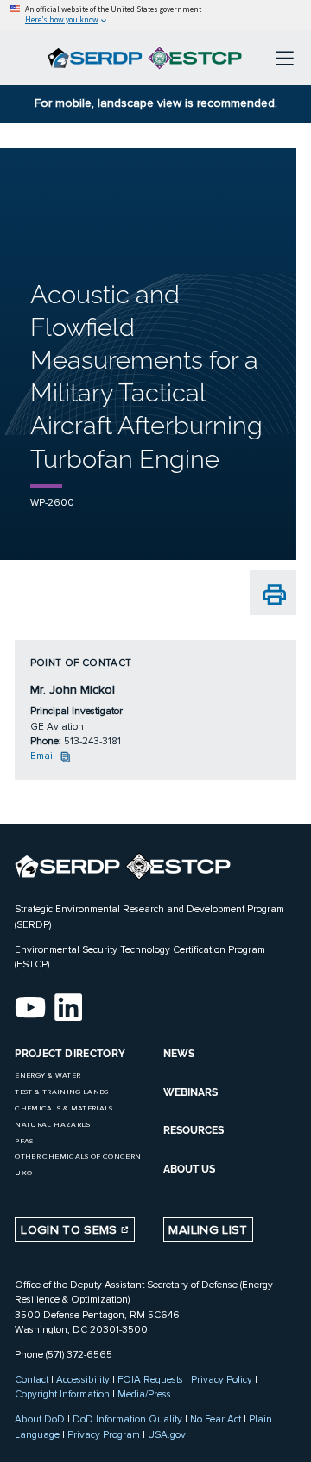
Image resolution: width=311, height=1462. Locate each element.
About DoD (40, 1419)
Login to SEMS (71, 1229)
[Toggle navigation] (284, 57)
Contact (31, 1379)
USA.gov (167, 1434)
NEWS (178, 1054)
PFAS (24, 1141)
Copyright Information (62, 1394)
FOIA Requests (150, 1379)
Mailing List (207, 1229)
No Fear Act (215, 1419)
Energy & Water (47, 1075)
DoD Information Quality (127, 1419)
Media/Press (144, 1394)
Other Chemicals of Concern (78, 1156)
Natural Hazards (52, 1124)
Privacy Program (103, 1434)
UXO (23, 1173)
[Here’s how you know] (155, 15)
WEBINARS (190, 1092)
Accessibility (83, 1379)
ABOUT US (189, 1169)
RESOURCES (193, 1130)
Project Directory (70, 1054)
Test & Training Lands (61, 1092)
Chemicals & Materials (63, 1108)
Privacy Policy (221, 1379)
